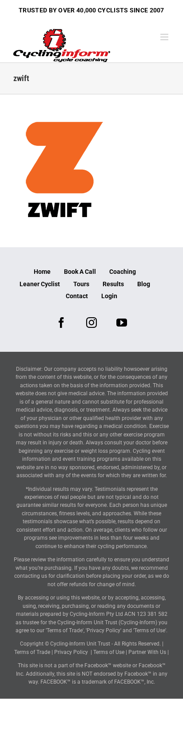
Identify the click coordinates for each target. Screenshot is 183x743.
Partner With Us (147, 652)
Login (109, 296)
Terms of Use (108, 652)
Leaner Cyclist (40, 284)
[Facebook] (61, 322)
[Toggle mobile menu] (165, 37)
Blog (143, 284)
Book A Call (80, 271)
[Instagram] (91, 322)
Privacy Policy (71, 652)
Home (42, 271)
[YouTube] (121, 322)
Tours (81, 284)
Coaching (122, 271)
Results (113, 284)
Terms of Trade (32, 652)
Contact (77, 296)
